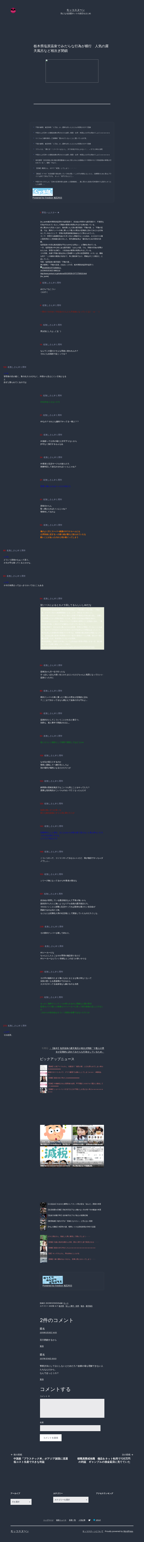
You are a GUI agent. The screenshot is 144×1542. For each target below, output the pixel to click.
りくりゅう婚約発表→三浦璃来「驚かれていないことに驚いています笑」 (62, 138)
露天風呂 (89, 1306)
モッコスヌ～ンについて (92, 1531)
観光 (82, 1306)
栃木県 (61, 1306)
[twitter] (89, 1520)
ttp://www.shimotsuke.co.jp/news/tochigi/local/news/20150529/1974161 (68, 647)
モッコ (65, 1303)
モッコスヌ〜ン (76, 9)
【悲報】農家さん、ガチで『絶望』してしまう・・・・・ (56, 168)
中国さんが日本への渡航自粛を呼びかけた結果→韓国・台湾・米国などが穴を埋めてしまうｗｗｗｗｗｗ (73, 133)
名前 (42, 1422)
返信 (42, 1346)
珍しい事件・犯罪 (72, 1306)
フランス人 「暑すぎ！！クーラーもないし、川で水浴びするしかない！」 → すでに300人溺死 (69, 149)
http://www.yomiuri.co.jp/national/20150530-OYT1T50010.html (63, 273)
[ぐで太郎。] (43, 192)
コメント (45, 1396)
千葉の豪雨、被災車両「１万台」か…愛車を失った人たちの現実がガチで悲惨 (63, 127)
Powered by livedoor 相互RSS (47, 197)
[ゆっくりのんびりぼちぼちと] (53, 1279)
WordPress (128, 1531)
